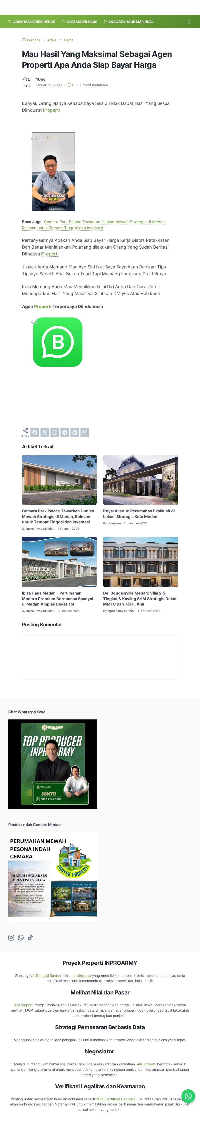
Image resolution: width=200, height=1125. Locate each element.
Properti (51, 110)
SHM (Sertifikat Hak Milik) (116, 1099)
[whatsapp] (54, 432)
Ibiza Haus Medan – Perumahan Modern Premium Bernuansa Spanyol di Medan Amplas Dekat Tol (57, 599)
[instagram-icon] (11, 938)
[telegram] (64, 432)
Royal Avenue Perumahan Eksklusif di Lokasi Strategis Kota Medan (139, 513)
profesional (82, 975)
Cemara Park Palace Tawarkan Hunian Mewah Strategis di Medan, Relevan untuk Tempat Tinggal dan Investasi (58, 516)
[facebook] (34, 432)
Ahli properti (23, 1005)
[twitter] (44, 432)
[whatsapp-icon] (21, 938)
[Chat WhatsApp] (188, 1096)
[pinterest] (74, 432)
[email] (84, 432)
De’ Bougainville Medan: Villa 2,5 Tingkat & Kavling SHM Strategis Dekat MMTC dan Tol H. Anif (140, 599)
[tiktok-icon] (30, 938)
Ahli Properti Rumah (45, 975)
